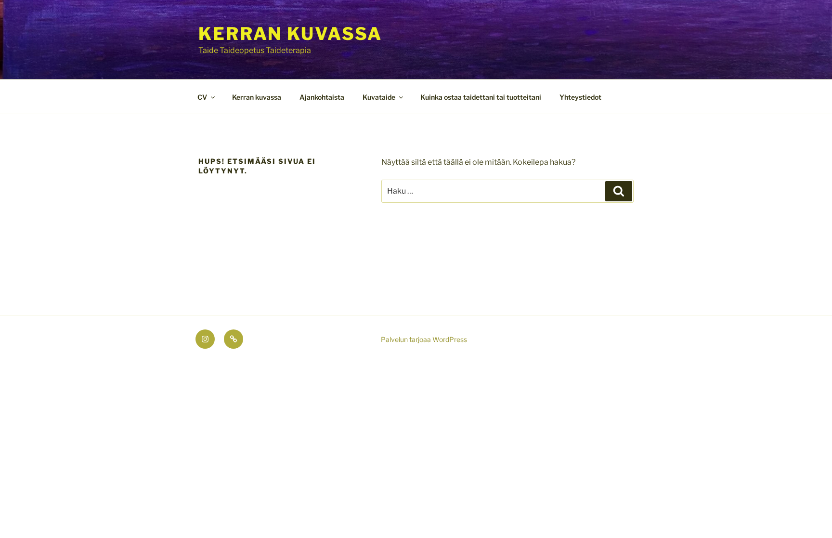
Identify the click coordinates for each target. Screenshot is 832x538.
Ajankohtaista (321, 97)
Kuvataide (379, 97)
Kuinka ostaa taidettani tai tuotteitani (480, 97)
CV (202, 97)
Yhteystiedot (580, 97)
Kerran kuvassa (290, 33)
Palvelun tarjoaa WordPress (424, 339)
